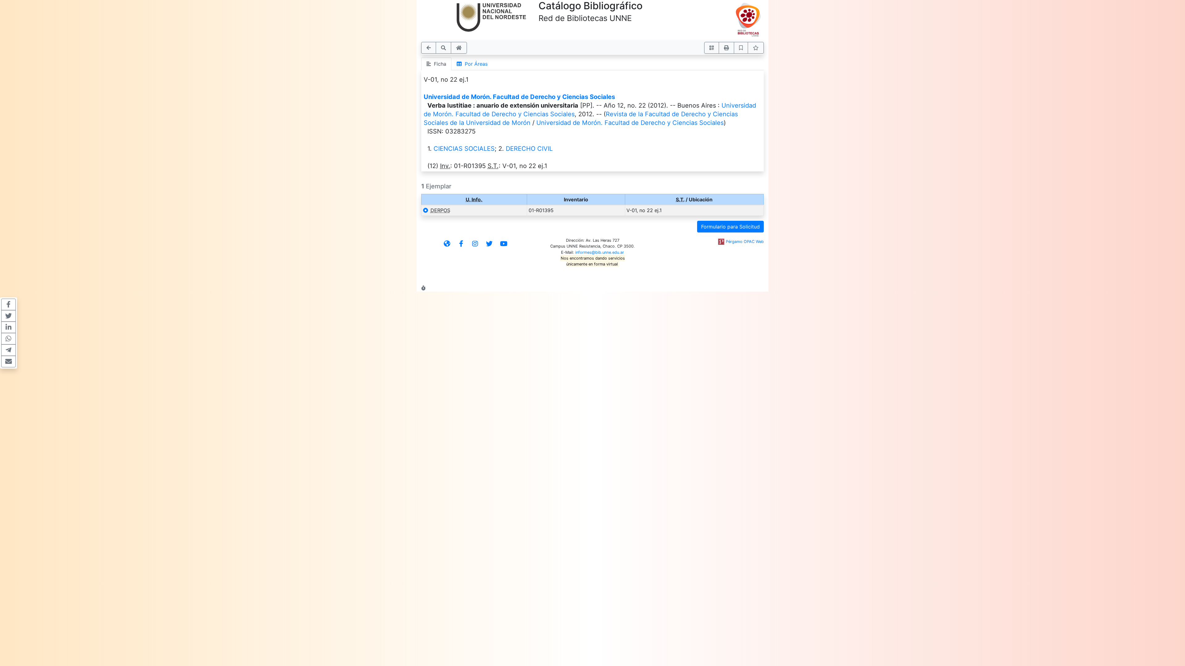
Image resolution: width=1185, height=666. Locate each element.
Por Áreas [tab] (475, 64)
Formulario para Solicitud (730, 227)
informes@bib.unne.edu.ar (599, 252)
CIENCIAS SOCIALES (464, 148)
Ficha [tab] (438, 64)
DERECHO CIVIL (529, 148)
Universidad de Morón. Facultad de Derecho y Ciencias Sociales (519, 97)
